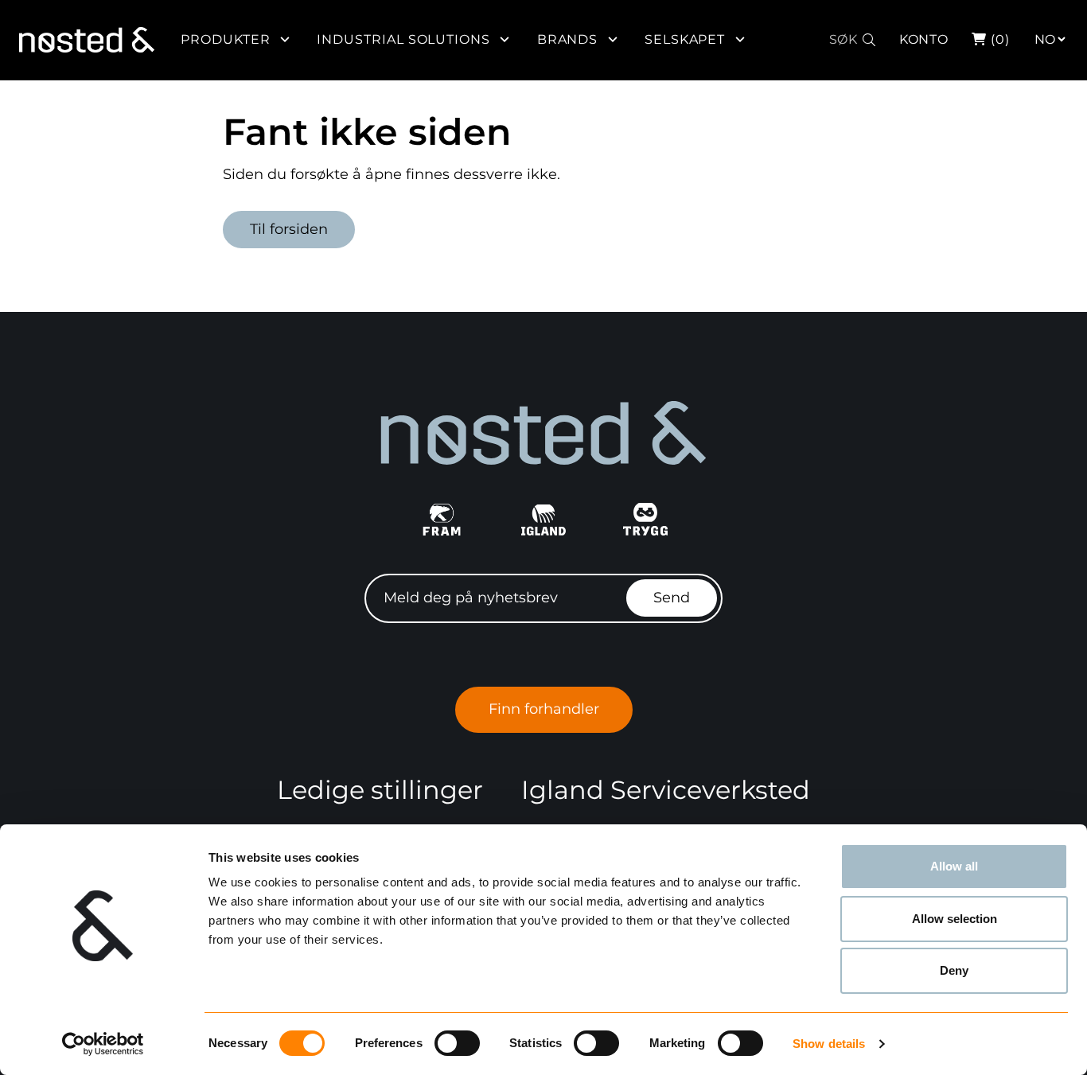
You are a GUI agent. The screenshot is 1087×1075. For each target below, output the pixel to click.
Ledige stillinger (380, 789)
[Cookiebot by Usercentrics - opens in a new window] (103, 1044)
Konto (924, 39)
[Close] (1073, 29)
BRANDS (567, 39)
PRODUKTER (226, 39)
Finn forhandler (544, 709)
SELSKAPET (685, 39)
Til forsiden (289, 229)
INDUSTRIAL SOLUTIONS (403, 39)
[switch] (457, 1043)
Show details (829, 1043)
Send (671, 597)
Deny (954, 970)
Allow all (954, 866)
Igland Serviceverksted (665, 789)
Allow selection (954, 918)
